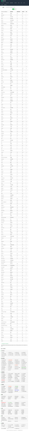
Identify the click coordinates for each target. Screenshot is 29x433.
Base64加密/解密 (23, 373)
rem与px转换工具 (23, 402)
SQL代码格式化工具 (17, 362)
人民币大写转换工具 (10, 391)
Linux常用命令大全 (17, 428)
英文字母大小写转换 (3, 391)
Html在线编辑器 (3, 386)
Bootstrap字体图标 (3, 428)
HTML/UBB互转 (10, 367)
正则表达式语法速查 (23, 368)
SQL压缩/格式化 (10, 361)
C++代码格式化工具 (17, 363)
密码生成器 (16, 377)
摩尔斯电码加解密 (10, 377)
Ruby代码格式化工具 (3, 363)
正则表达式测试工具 (23, 367)
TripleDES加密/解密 (17, 376)
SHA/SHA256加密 (23, 376)
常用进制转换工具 (3, 392)
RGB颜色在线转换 (10, 392)
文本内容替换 (16, 387)
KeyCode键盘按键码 (17, 381)
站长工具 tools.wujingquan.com (13, 430)
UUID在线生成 (23, 377)
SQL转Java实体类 (23, 353)
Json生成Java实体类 (10, 353)
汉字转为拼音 (3, 387)
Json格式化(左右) (17, 352)
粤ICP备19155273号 (20, 430)
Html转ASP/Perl (16, 366)
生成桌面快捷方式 (17, 402)
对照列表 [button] (5, 4)
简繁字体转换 (23, 386)
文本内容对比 (23, 387)
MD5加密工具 (3, 373)
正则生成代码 (3, 368)
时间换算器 (16, 412)
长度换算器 (2, 412)
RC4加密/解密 (3, 376)
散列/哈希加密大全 (3, 377)
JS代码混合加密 (3, 361)
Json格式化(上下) (10, 352)
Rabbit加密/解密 (10, 376)
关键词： (3, 7)
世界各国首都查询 (23, 417)
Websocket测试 (10, 396)
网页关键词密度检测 (10, 406)
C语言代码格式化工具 (10, 363)
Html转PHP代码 (10, 366)
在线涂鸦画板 (3, 417)
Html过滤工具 (9, 368)
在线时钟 (9, 417)
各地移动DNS (23, 397)
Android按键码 (23, 381)
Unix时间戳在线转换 (23, 391)
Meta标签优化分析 (3, 406)
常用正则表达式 (16, 368)
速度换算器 (22, 412)
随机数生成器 (16, 391)
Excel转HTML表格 (23, 366)
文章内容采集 (16, 386)
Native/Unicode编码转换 (11, 381)
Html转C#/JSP (3, 366)
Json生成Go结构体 (17, 353)
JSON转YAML (3, 356)
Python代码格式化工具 (24, 362)
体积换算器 (9, 411)
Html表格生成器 (3, 367)
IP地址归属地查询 (3, 396)
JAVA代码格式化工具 (10, 362)
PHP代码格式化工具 (17, 361)
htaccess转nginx (10, 402)
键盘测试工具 (3, 382)
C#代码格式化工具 (3, 362)
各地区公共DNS (3, 397)
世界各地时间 (16, 417)
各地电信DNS (9, 397)
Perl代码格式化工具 (23, 363)
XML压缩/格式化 (23, 361)
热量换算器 (2, 411)
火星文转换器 (9, 387)
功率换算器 (22, 411)
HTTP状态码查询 (17, 406)
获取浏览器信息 (16, 396)
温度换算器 (9, 412)
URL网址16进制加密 (10, 373)
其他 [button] (2, 4)
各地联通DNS (16, 397)
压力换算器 (16, 411)
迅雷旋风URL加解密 (17, 373)
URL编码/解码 (3, 381)
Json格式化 (2, 352)
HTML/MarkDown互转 (17, 367)
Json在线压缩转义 (23, 352)
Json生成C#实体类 (3, 353)
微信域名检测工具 (3, 402)
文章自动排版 (9, 386)
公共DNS (22, 396)
